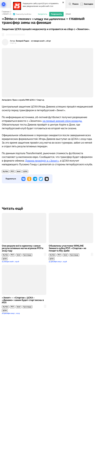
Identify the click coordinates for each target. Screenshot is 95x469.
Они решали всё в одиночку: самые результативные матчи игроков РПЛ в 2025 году (22, 248)
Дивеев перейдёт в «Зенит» (42, 160)
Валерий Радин (22, 41)
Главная (5, 12)
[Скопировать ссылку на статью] (47, 179)
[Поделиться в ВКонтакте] (23, 179)
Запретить (42, 14)
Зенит (18, 171)
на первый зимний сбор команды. (62, 120)
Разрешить (56, 14)
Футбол (5, 171)
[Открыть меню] (3, 4)
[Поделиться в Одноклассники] (29, 179)
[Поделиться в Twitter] (41, 179)
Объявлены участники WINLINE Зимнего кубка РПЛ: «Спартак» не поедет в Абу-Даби (67, 248)
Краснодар (27, 255)
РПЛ (12, 171)
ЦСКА (25, 171)
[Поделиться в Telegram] (35, 179)
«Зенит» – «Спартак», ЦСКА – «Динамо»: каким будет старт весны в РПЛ (23, 300)
